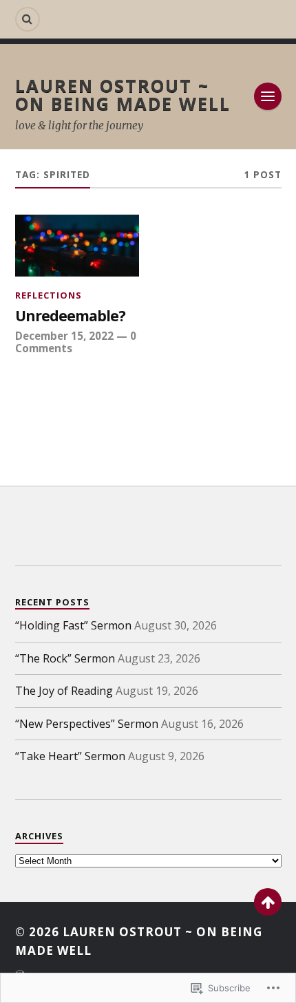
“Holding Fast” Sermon (73, 625)
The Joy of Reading (64, 690)
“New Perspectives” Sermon (86, 723)
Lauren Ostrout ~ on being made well (123, 94)
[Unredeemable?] (77, 246)
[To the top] (268, 902)
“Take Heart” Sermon (70, 756)
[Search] (27, 19)
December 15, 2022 (64, 336)
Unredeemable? (70, 316)
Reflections (48, 295)
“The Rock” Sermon (65, 658)
